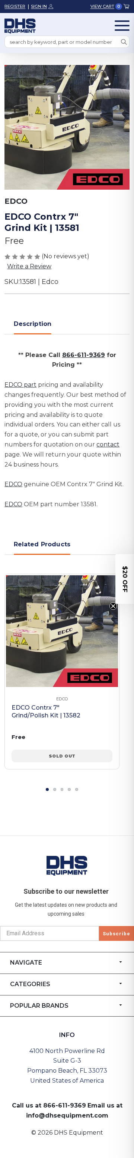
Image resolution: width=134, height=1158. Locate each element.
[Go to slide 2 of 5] (54, 789)
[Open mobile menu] (122, 25)
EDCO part (20, 384)
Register (14, 6)
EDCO (13, 484)
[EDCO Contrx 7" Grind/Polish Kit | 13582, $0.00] (62, 631)
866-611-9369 (83, 355)
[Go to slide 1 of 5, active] (47, 789)
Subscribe (116, 933)
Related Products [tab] (42, 544)
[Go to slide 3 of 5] (62, 789)
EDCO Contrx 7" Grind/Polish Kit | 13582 (46, 711)
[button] (124, 579)
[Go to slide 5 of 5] (76, 789)
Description (33, 323)
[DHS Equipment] (67, 865)
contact (107, 444)
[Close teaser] (113, 606)
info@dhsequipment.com (67, 1115)
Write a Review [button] (29, 266)
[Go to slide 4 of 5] (69, 789)
